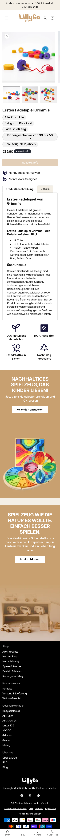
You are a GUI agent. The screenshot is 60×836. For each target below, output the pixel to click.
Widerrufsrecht (11, 698)
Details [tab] (45, 189)
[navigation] (7, 833)
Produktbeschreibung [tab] (19, 189)
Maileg (6, 745)
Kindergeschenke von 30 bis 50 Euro (30, 136)
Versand (39, 808)
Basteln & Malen (11, 671)
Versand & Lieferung (14, 693)
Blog (5, 767)
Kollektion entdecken (30, 409)
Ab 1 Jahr (7, 716)
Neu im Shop (9, 656)
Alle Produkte (14, 117)
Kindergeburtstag (12, 676)
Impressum (50, 808)
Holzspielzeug (10, 661)
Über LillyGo (9, 757)
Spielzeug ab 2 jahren (20, 144)
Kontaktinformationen (30, 813)
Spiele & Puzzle (11, 666)
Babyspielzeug (11, 711)
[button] (6, 17)
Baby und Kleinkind (18, 123)
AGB (31, 808)
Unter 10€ (8, 725)
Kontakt (7, 688)
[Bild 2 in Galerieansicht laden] (30, 94)
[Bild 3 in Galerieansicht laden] (48, 94)
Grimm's (7, 735)
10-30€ (6, 730)
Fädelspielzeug (15, 129)
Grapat (6, 740)
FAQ (5, 762)
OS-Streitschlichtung (21, 803)
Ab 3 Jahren (9, 720)
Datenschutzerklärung (15, 808)
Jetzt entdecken (30, 559)
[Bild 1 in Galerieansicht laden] (11, 94)
